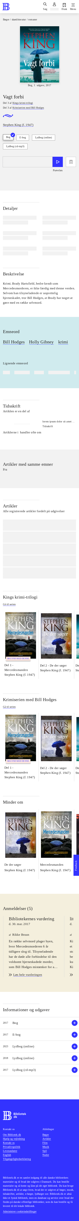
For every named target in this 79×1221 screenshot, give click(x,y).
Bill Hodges (14, 342)
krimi (63, 342)
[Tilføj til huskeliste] (71, 162)
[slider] (39, 56)
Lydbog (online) (43, 137)
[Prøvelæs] (58, 162)
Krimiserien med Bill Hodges (29, 699)
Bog (8, 137)
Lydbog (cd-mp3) (15, 146)
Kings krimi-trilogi (20, 597)
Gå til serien (9, 604)
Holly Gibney (41, 342)
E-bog (22, 137)
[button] (39, 1023)
